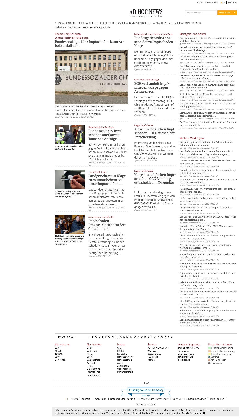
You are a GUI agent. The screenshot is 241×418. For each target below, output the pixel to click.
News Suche (224, 12)
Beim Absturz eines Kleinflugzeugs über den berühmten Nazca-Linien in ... (208, 312)
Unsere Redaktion (196, 398)
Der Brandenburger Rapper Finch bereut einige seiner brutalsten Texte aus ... (207, 39)
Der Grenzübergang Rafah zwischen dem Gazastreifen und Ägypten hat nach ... (208, 105)
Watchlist (152, 350)
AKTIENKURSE (69, 22)
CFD (119, 347)
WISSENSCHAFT (144, 22)
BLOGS (199, 2)
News (75, 398)
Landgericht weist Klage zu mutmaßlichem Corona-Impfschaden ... (107, 180)
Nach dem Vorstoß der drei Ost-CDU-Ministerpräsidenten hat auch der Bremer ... (207, 228)
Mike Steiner (217, 398)
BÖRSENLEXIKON (211, 2)
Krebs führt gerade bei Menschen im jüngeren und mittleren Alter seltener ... (206, 96)
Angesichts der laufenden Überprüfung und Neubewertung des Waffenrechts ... (206, 246)
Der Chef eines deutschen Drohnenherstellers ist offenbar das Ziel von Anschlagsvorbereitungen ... (207, 153)
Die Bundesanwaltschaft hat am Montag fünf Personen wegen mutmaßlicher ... (208, 124)
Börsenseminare (125, 371)
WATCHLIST (232, 2)
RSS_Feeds (153, 356)
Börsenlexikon (66, 336)
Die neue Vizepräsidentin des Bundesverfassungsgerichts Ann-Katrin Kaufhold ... (207, 77)
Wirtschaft (92, 350)
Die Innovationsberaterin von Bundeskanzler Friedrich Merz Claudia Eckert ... (208, 293)
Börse (89, 347)
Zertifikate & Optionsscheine (124, 367)
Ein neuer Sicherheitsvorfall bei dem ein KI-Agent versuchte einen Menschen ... (208, 162)
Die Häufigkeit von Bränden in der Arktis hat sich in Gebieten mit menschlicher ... (206, 143)
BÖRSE (81, 22)
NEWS (58, 22)
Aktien (120, 362)
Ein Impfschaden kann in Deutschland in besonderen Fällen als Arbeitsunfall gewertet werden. (90, 112)
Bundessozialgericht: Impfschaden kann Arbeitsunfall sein (89, 44)
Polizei (90, 365)
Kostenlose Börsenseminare (186, 352)
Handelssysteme (125, 356)
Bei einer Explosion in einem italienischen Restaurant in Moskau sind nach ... (207, 321)
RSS (223, 2)
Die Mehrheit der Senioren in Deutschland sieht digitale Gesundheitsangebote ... (207, 86)
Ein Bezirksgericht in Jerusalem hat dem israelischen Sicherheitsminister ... (207, 256)
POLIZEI (168, 22)
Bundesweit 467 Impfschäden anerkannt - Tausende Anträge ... (105, 135)
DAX (57, 347)
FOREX (120, 350)
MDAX (58, 350)
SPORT (113, 22)
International (93, 371)
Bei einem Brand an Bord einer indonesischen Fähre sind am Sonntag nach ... (207, 284)
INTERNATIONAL (182, 22)
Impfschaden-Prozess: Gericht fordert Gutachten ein (107, 225)
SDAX (57, 356)
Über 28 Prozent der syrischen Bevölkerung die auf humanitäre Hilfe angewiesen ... (208, 303)
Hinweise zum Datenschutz (154, 398)
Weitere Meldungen (192, 138)
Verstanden (195, 413)
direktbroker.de (185, 356)
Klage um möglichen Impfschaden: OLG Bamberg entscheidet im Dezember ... (155, 181)
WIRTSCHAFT (92, 22)
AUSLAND (158, 22)
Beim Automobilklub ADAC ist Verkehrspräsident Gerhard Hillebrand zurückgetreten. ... (208, 114)
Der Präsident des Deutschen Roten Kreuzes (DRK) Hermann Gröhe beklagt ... (206, 49)
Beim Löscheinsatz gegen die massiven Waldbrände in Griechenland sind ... (208, 274)
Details (185, 413)
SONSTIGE (197, 22)
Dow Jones (60, 359)
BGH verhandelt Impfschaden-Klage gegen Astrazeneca (152, 87)
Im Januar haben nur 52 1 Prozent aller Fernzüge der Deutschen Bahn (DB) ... (207, 58)
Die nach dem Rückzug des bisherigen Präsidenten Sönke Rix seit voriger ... (206, 209)
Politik (90, 353)
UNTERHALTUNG (126, 22)
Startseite (81, 27)
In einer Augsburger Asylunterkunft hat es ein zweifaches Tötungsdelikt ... (208, 190)
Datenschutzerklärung (122, 398)
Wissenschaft (93, 359)
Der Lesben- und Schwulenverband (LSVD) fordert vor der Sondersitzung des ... (208, 218)
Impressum (100, 398)
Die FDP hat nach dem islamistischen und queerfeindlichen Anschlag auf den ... (208, 237)
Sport (89, 356)
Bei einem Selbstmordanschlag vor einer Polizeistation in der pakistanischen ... (208, 265)
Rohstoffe (122, 353)
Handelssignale (124, 359)
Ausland (91, 362)
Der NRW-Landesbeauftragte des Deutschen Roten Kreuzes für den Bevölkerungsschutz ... (206, 67)
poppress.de (184, 359)
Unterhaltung (93, 368)
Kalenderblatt (93, 374)
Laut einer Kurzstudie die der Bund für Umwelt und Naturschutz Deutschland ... (208, 181)
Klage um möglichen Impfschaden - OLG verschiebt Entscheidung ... (155, 133)
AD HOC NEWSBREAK (158, 347)
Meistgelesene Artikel (193, 34)
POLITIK (104, 22)
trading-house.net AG (188, 347)
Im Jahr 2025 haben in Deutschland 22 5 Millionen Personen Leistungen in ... (208, 200)
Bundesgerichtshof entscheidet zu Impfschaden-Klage (154, 42)
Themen (92, 27)
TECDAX (59, 353)
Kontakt (151, 359)
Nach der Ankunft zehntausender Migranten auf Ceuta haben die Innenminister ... (208, 172)
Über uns (177, 398)
